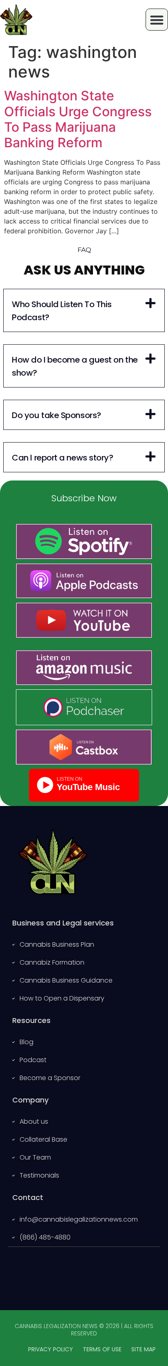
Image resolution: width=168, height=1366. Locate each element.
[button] (157, 20)
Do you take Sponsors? (56, 415)
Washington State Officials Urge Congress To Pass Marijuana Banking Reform (78, 119)
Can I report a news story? (62, 457)
